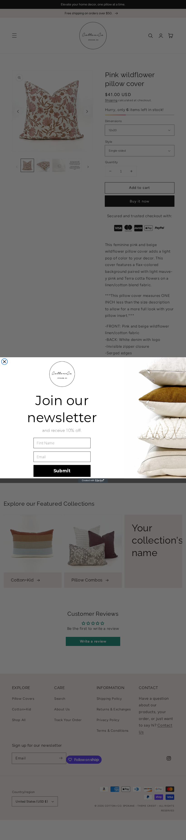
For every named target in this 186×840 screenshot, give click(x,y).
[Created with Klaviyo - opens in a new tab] (93, 480)
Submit (62, 470)
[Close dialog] (4, 362)
